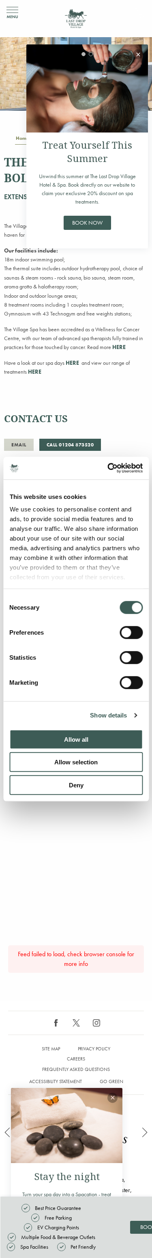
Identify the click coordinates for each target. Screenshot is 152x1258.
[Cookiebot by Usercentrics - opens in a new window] (108, 468)
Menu (12, 12)
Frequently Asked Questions (76, 1069)
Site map (51, 1049)
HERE (119, 347)
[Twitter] (76, 1023)
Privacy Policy (94, 1049)
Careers (76, 1059)
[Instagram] (96, 1023)
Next (144, 1132)
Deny (76, 784)
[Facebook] (56, 1023)
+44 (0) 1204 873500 (139, 12)
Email (18, 445)
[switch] (131, 632)
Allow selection (76, 762)
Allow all (76, 739)
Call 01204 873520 (70, 445)
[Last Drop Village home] (76, 18)
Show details (108, 715)
